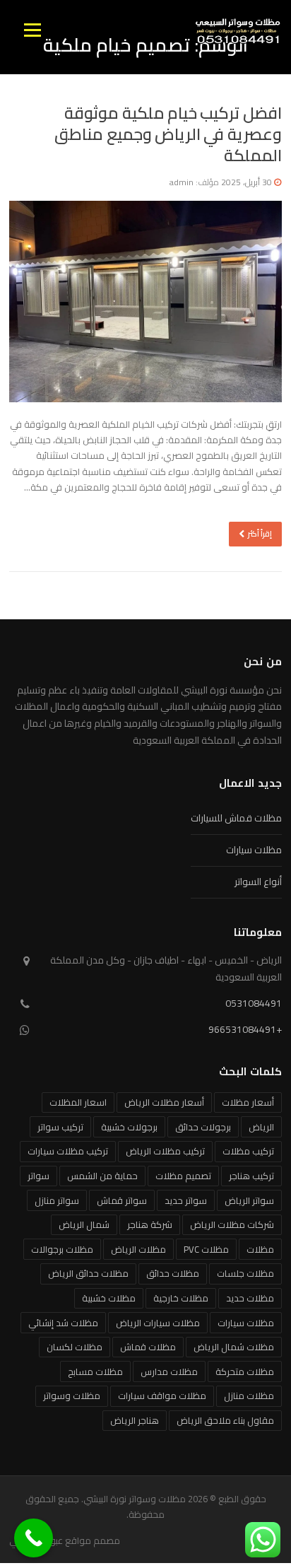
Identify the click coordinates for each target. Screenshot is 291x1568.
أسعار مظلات (248, 1102)
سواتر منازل (57, 1200)
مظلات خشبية (109, 1297)
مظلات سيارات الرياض (158, 1322)
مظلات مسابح (95, 1371)
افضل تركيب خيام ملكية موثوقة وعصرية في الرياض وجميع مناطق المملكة (168, 134)
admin (182, 182)
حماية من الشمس (102, 1175)
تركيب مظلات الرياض (165, 1150)
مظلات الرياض (138, 1249)
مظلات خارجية (180, 1297)
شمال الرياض (84, 1224)
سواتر (38, 1175)
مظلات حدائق (172, 1273)
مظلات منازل (249, 1395)
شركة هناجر (149, 1224)
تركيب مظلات (248, 1150)
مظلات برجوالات (62, 1249)
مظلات (260, 1249)
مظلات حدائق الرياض (88, 1273)
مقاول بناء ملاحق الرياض (225, 1420)
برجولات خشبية (129, 1126)
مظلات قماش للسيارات (236, 818)
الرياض (261, 1126)
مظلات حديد (250, 1297)
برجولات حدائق (203, 1126)
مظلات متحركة (244, 1371)
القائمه (32, 29)
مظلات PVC (206, 1249)
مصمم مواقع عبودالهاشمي (64, 1540)
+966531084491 (245, 1029)
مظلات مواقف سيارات (162, 1395)
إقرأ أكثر (260, 533)
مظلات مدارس (169, 1371)
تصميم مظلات (183, 1175)
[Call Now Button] (33, 1538)
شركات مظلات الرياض (232, 1224)
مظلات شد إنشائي (63, 1322)
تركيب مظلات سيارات (68, 1150)
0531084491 (253, 1003)
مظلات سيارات (254, 850)
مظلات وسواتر (71, 1395)
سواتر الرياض (249, 1200)
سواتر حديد (186, 1200)
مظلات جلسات (245, 1273)
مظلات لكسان (74, 1346)
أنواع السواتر (258, 881)
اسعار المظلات (78, 1102)
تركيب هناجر (251, 1175)
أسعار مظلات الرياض (164, 1102)
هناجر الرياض (134, 1420)
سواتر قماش (122, 1200)
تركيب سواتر (60, 1126)
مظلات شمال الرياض (234, 1346)
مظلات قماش (148, 1346)
